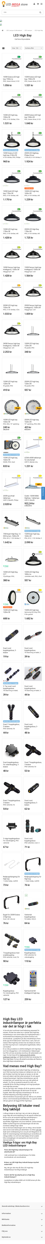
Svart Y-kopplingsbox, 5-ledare (11, 728)
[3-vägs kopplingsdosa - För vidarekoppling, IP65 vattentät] (12, 826)
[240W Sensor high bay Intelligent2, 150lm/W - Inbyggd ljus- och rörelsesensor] (12, 331)
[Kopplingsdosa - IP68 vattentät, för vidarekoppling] (33, 940)
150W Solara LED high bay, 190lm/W (32, 80)
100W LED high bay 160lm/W (33, 195)
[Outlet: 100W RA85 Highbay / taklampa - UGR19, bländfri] (33, 483)
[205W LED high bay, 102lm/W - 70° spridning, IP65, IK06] (33, 407)
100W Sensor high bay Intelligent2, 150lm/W (11, 270)
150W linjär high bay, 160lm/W (33, 537)
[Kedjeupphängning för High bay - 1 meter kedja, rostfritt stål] (12, 864)
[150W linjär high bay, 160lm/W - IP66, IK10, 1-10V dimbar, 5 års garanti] (33, 521)
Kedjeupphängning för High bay (11, 880)
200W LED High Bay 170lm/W (33, 233)
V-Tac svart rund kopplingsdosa (10, 689)
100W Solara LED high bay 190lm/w (11, 80)
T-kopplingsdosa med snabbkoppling (11, 957)
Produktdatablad (16, 59)
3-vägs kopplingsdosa (11, 841)
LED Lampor (28, 30)
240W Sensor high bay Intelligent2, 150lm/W (11, 347)
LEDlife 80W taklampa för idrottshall (32, 462)
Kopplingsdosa (30, 955)
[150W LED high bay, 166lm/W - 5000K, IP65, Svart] (12, 445)
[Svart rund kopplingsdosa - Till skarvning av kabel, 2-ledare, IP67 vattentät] (33, 636)
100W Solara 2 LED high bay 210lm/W (11, 156)
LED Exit (38, 1130)
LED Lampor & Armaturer (14, 30)
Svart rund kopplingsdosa (32, 651)
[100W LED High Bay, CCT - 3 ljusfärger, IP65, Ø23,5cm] (12, 559)
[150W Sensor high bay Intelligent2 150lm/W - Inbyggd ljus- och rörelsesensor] (33, 255)
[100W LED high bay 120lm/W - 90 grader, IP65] (33, 331)
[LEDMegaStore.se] (15, 4)
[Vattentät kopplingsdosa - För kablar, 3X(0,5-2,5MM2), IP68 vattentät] (33, 902)
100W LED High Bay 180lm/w (33, 576)
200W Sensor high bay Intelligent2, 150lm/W (32, 308)
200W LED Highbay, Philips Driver (32, 156)
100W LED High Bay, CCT (10, 575)
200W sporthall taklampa (10, 499)
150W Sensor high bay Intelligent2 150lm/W (32, 270)
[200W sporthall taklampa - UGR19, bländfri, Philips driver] (12, 483)
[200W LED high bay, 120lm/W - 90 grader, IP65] (33, 369)
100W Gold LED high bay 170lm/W (11, 195)
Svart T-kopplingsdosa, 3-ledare (33, 766)
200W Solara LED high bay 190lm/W (32, 118)
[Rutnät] (3, 48)
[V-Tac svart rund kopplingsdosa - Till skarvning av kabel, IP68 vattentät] (12, 674)
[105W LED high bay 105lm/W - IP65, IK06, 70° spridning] (12, 407)
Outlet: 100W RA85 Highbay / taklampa (31, 498)
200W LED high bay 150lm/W (11, 308)
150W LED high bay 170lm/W (11, 233)
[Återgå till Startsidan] (2, 30)
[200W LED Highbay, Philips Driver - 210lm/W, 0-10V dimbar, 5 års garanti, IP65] (33, 141)
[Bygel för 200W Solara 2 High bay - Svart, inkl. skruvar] (12, 902)
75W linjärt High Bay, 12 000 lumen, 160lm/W (12, 537)
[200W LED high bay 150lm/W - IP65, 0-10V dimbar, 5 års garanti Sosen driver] (12, 293)
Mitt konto (5, 1219)
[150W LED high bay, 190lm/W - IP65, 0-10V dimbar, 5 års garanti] (12, 102)
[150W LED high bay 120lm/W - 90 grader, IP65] (12, 369)
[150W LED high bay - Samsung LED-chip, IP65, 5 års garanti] (33, 598)
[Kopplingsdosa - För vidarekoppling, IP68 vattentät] (12, 978)
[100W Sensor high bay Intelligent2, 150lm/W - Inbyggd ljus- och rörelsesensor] (12, 255)
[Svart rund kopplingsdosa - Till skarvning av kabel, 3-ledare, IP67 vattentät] (33, 674)
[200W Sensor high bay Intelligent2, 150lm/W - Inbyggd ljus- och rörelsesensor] (33, 293)
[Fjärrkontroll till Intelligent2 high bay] (33, 978)
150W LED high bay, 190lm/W (11, 118)
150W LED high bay (32, 612)
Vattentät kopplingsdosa (32, 918)
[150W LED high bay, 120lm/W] (12, 598)
